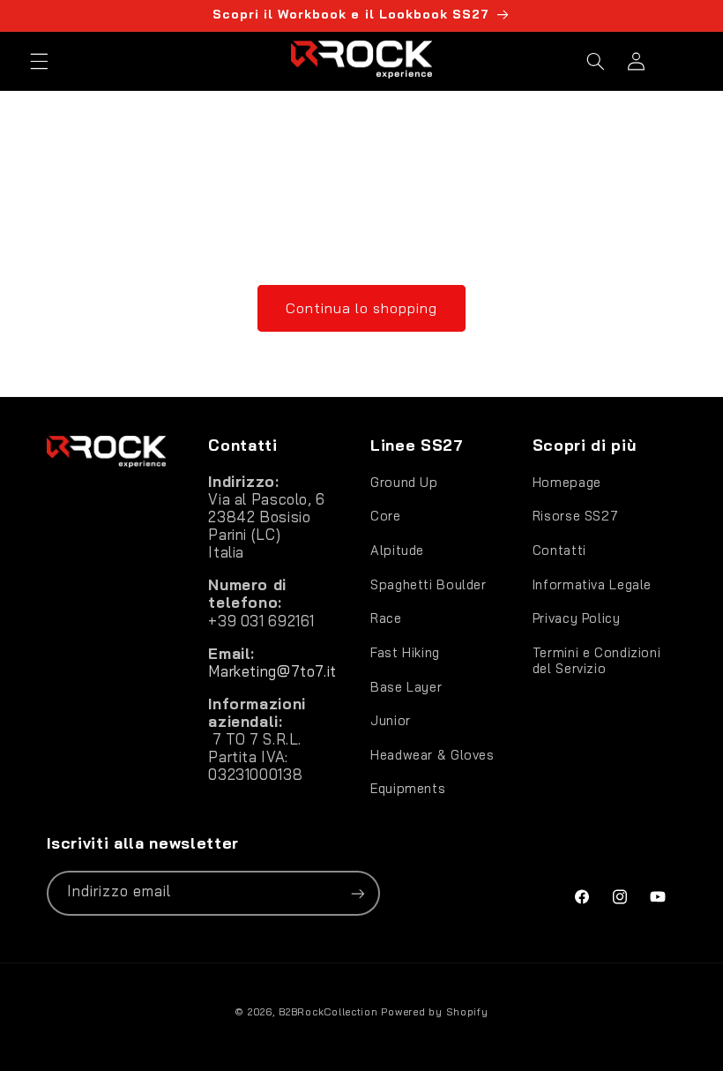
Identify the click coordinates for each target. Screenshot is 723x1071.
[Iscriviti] (357, 893)
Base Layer (406, 686)
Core (385, 515)
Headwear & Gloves (432, 754)
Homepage (567, 483)
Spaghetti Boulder (428, 584)
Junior (390, 720)
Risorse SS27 (576, 515)
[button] (39, 61)
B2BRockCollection (328, 1011)
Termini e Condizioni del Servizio (597, 660)
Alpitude (397, 550)
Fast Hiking (405, 652)
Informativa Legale (592, 584)
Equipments (407, 788)
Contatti (559, 550)
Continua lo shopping (362, 308)
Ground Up (404, 483)
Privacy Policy (577, 618)
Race (386, 618)
